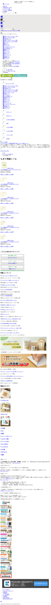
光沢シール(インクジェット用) (11, 36)
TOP (4, 153)
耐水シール (6, 50)
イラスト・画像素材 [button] (7, 10)
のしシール (6, 58)
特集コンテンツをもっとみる (6, 294)
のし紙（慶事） (15, 66)
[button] (6, 4)
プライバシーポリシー (8, 590)
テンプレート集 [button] (6, 8)
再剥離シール (7, 57)
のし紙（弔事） (9, 69)
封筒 (7, 72)
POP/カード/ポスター (15, 62)
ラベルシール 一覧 (9, 83)
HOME (1, 18)
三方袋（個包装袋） (15, 63)
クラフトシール (7, 54)
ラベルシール (13, 34)
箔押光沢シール (7, 38)
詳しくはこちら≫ (16, 463)
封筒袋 (7, 138)
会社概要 (5, 596)
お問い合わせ (6, 597)
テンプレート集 (11, 30)
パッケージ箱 (12, 71)
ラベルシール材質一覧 (8, 154)
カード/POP (4, 444)
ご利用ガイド (6, 593)
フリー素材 (17, 30)
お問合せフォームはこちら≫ (6, 490)
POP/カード (9, 115)
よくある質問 (6, 594)
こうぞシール (7, 45)
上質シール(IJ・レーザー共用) (10, 41)
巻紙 (10, 64)
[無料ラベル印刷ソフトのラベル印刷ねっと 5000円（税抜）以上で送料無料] (23, 2)
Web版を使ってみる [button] (7, 7)
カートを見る (6, 589)
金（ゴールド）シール (9, 92)
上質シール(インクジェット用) (11, 40)
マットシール (7, 52)
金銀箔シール (7, 49)
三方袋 (3, 428)
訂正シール (6, 56)
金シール (6, 42)
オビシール (16, 61)
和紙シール (6, 44)
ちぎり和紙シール (8, 48)
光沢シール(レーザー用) (9, 37)
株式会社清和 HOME (7, 598)
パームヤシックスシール (9, 46)
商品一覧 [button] (5, 6)
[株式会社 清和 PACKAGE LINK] (35, 2)
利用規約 (5, 592)
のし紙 (3, 449)
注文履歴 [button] (5, 11)
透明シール (6, 53)
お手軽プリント (3, 30)
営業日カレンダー (9, 478)
